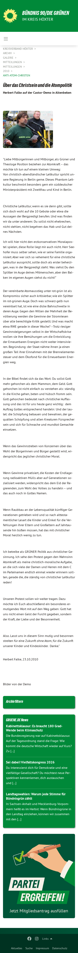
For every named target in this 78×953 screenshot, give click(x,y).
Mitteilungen (13, 62)
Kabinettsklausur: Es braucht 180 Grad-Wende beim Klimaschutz (34, 728)
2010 (6, 71)
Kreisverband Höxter (18, 49)
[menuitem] (16, 948)
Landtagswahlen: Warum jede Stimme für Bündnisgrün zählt (36, 796)
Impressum (42, 948)
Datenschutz (59, 948)
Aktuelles (16, 948)
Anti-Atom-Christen (16, 75)
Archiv (8, 53)
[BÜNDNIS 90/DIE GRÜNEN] (10, 16)
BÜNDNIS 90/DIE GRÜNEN (45, 13)
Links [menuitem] (45, 938)
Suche (29, 948)
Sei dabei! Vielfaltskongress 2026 (30, 762)
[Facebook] (29, 938)
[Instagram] (36, 938)
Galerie (8, 57)
